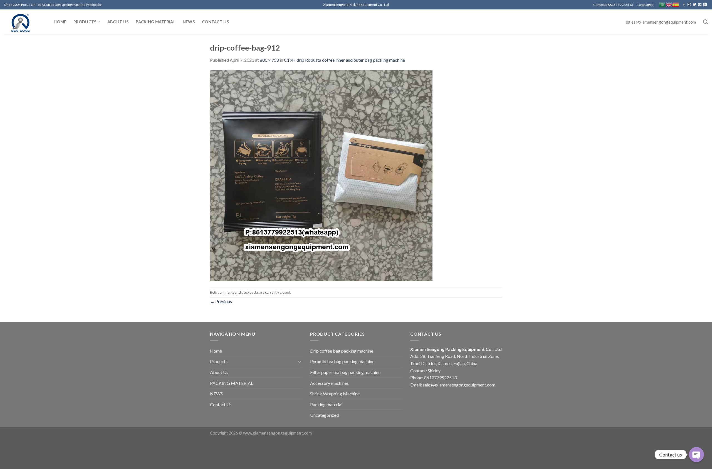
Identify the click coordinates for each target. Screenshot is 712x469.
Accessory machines (329, 383)
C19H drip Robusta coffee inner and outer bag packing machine (344, 60)
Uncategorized (324, 415)
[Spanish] (675, 4)
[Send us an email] (699, 5)
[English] (669, 4)
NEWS (189, 21)
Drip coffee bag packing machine (341, 350)
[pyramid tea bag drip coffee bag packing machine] (24, 21)
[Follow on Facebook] (684, 5)
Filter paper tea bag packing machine (345, 372)
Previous (221, 301)
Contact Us (215, 21)
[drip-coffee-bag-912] (321, 175)
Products (84, 21)
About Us (117, 21)
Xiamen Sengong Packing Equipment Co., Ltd (456, 349)
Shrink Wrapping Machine (335, 393)
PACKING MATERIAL (155, 21)
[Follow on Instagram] (689, 5)
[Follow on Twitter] (694, 5)
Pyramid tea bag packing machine (342, 361)
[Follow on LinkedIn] (705, 5)
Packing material (326, 404)
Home (60, 21)
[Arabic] (662, 4)
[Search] (705, 22)
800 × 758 (269, 60)
